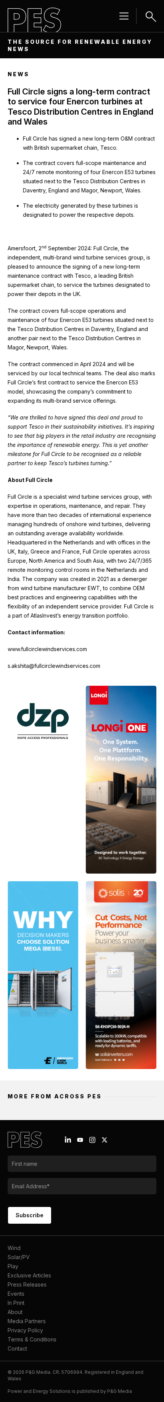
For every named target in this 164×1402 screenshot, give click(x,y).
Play (13, 1266)
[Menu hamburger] (124, 16)
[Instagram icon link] (92, 1139)
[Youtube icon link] (80, 1140)
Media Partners (27, 1321)
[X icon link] (104, 1140)
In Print (16, 1303)
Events (16, 1293)
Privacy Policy (25, 1330)
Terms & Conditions (32, 1339)
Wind (14, 1248)
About (15, 1312)
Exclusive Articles (29, 1275)
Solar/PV (19, 1257)
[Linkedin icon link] (68, 1139)
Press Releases (27, 1284)
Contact (17, 1348)
